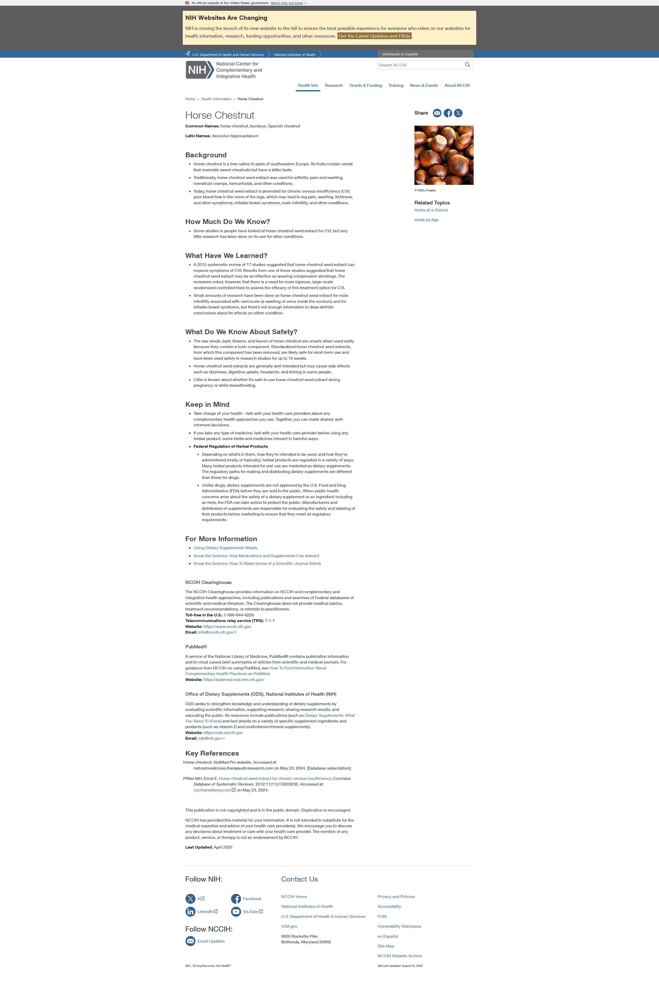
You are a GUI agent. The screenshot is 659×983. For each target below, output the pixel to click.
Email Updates (211, 940)
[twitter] (458, 113)
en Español (388, 936)
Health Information (216, 99)
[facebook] (448, 113)
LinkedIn (205, 911)
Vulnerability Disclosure (399, 926)
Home (190, 99)
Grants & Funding (366, 85)
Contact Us (299, 879)
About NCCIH (457, 85)
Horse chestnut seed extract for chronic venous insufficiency (275, 778)
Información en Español (400, 54)
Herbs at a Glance (431, 209)
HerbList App (426, 219)
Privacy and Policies (396, 896)
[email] (435, 113)
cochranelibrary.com (212, 789)
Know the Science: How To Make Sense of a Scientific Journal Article (257, 563)
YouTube (250, 911)
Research (334, 85)
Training (396, 85)
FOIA (382, 916)
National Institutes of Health (294, 54)
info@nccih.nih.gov (215, 632)
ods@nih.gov (210, 738)
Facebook (252, 898)
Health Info (308, 85)
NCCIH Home (294, 896)
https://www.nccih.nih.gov (227, 626)
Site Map (386, 945)
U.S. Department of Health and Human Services (228, 54)
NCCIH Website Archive (400, 955)
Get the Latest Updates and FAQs (374, 36)
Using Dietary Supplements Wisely (225, 547)
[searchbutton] (467, 64)
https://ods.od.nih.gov (223, 732)
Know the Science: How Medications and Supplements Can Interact (256, 555)
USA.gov (289, 926)
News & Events (424, 85)
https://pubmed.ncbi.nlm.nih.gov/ (233, 679)
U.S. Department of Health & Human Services (323, 916)
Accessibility (389, 906)
